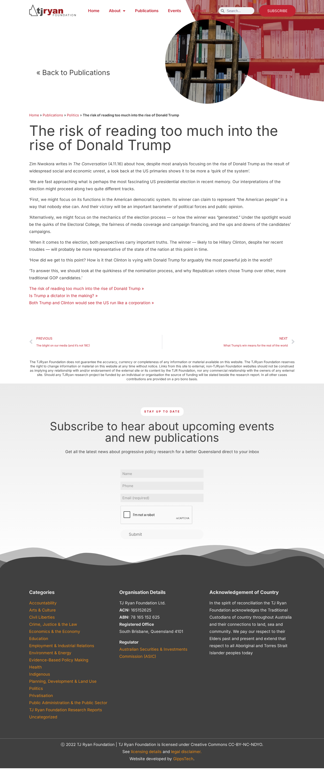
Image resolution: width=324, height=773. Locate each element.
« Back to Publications (73, 72)
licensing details (146, 751)
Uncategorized (43, 717)
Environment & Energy (50, 652)
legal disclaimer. (186, 751)
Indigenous (39, 674)
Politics (73, 115)
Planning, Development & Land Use (63, 681)
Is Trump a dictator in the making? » (63, 295)
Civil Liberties (42, 617)
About (114, 10)
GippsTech (183, 758)
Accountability (43, 603)
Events (174, 10)
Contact (198, 10)
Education (38, 638)
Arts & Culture (42, 610)
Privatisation (41, 695)
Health (35, 667)
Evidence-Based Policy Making (58, 660)
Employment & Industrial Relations (61, 645)
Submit (135, 534)
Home (93, 10)
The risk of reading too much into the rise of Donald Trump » (86, 288)
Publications (146, 10)
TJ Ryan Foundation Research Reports (65, 709)
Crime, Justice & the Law (53, 624)
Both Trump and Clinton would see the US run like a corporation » (91, 302)
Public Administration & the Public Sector (68, 702)
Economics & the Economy (54, 631)
